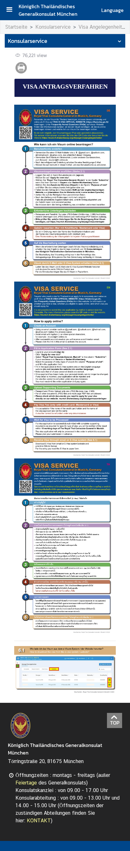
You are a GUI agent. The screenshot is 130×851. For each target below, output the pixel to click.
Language (112, 10)
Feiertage (26, 783)
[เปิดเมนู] (12, 10)
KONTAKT (39, 821)
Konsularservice (53, 27)
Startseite (16, 27)
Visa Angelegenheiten (103, 27)
